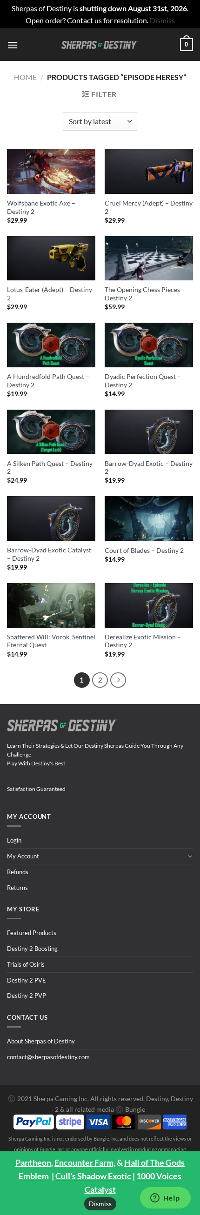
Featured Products (31, 932)
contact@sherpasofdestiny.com (48, 1057)
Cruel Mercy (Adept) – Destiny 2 (149, 207)
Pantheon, (34, 1162)
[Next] (118, 680)
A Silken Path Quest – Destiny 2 (50, 468)
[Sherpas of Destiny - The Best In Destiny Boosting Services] (100, 44)
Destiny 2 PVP (26, 995)
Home (25, 77)
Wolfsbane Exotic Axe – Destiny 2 (41, 207)
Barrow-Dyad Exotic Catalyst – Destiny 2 (49, 554)
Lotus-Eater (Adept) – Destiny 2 (49, 294)
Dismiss (100, 1204)
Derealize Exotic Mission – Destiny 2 (143, 641)
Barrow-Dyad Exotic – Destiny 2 (149, 468)
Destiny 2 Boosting (32, 948)
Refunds (17, 872)
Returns (17, 887)
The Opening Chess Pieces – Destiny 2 (145, 294)
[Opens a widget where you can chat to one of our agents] (165, 1198)
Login (14, 840)
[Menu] (12, 44)
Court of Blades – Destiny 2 (144, 550)
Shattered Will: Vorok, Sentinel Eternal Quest (51, 641)
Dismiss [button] (162, 20)
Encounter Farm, (84, 1162)
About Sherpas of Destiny (41, 1041)
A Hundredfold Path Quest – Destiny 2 (48, 381)
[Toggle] (190, 856)
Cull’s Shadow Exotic (93, 1176)
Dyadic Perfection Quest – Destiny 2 (143, 381)
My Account (23, 856)
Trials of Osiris (26, 964)
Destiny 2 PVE (26, 980)
